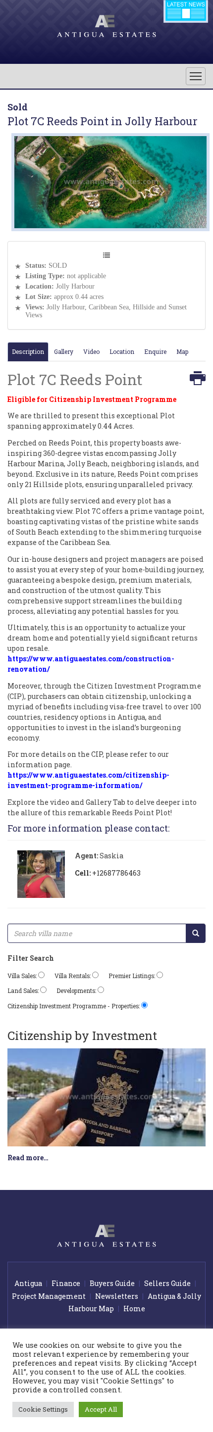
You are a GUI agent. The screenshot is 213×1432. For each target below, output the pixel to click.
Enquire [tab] (155, 351)
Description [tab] (28, 351)
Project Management (49, 1296)
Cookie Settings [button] (43, 1409)
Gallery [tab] (63, 351)
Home (134, 1308)
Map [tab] (182, 351)
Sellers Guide (167, 1283)
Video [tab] (91, 351)
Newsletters (116, 1296)
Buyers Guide (112, 1283)
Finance (66, 1283)
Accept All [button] (101, 1409)
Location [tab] (121, 351)
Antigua (28, 1283)
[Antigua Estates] (106, 25)
